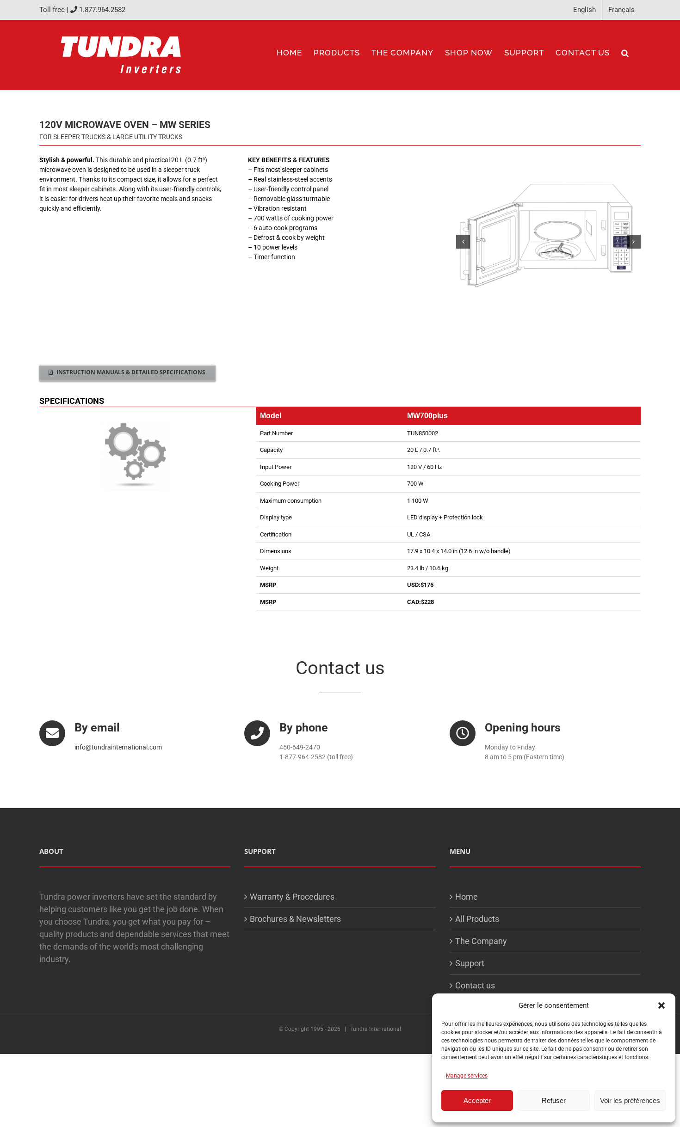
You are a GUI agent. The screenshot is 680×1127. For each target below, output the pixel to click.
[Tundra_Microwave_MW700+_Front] (548, 241)
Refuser (554, 1100)
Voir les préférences (630, 1100)
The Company (481, 941)
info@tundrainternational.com (118, 747)
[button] (661, 1005)
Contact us (475, 985)
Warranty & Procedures (292, 897)
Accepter (477, 1100)
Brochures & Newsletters (295, 919)
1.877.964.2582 (102, 10)
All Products (477, 919)
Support (469, 963)
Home (466, 897)
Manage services (467, 1075)
